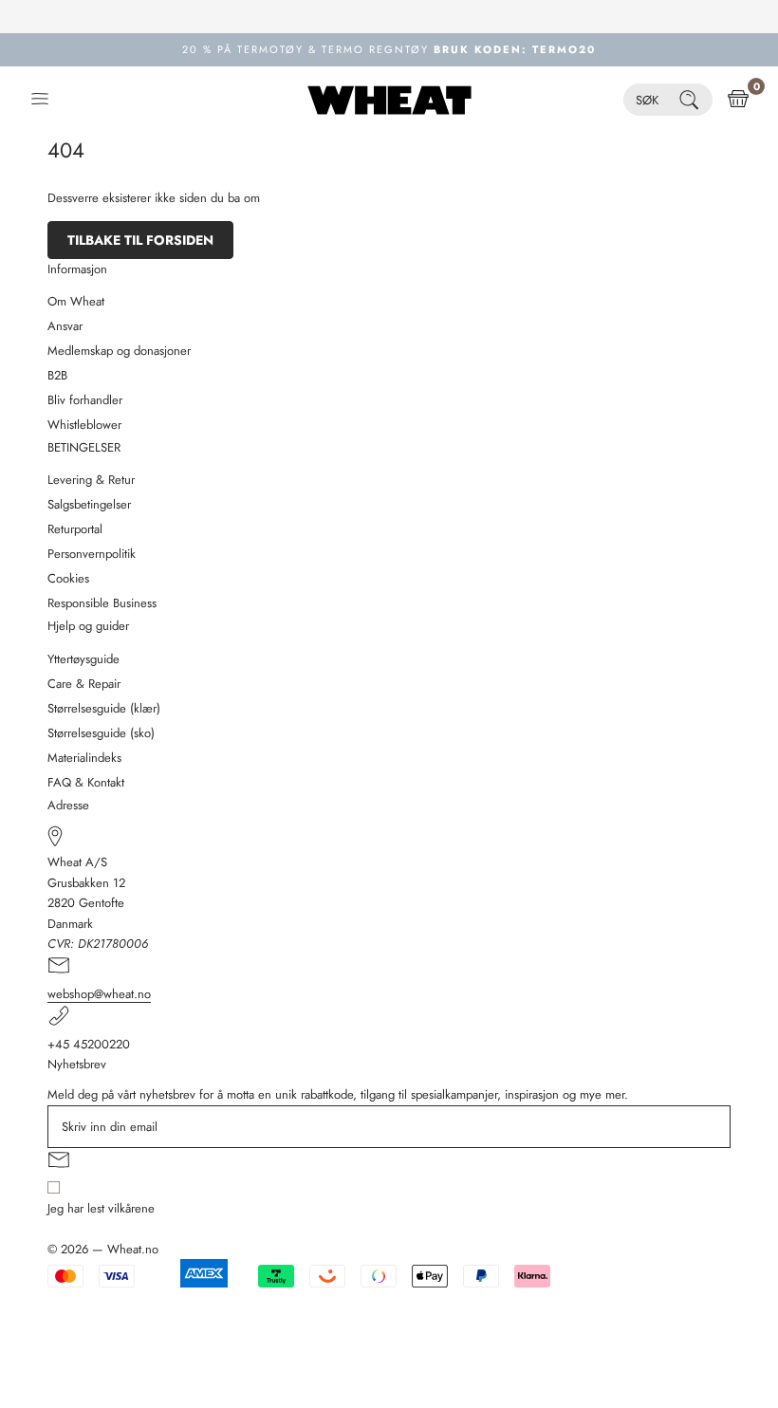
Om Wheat (75, 301)
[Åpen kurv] (738, 99)
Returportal (74, 529)
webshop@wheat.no (99, 994)
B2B (57, 375)
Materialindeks (84, 758)
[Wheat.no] (389, 99)
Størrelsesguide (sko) (101, 733)
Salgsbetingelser (89, 504)
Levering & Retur (91, 480)
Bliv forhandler (84, 400)
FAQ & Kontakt (85, 782)
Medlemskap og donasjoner (119, 351)
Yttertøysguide (83, 659)
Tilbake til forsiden (140, 240)
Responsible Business (102, 603)
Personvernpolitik (91, 554)
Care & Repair (83, 684)
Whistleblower (84, 425)
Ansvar (65, 326)
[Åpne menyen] (39, 99)
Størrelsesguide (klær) (103, 708)
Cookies (68, 578)
